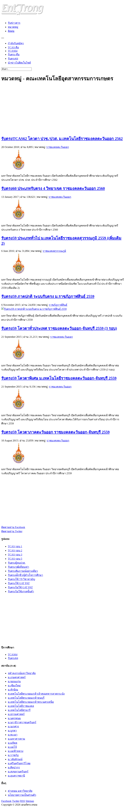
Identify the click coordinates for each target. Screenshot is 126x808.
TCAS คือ (13, 47)
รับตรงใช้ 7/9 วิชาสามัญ (21, 579)
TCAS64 (12, 50)
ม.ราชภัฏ (13, 755)
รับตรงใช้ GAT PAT (19, 583)
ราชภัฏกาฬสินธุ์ (58, 304)
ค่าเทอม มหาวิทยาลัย (20, 790)
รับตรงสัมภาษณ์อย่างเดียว (23, 571)
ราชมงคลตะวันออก (57, 147)
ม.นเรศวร (13, 726)
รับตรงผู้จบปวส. (16, 562)
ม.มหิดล (12, 742)
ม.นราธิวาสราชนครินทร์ (22, 722)
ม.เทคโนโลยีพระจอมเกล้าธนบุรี (26, 697)
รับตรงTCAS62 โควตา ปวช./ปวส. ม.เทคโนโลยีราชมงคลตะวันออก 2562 (62, 138)
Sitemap (30, 801)
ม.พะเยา (12, 734)
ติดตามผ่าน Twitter (11, 531)
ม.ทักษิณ (13, 689)
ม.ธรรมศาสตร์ (16, 714)
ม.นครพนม (14, 718)
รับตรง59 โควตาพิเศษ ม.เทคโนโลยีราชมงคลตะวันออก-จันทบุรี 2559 (58, 378)
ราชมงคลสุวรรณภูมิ (54, 251)
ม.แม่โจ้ (12, 747)
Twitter (16, 801)
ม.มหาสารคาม (16, 738)
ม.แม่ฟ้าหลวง (15, 751)
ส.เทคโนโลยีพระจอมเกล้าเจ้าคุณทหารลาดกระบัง (36, 693)
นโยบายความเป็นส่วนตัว (22, 795)
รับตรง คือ (14, 54)
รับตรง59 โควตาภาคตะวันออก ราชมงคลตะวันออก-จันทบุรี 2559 (55, 432)
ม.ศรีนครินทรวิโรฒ (19, 763)
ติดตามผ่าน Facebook (13, 527)
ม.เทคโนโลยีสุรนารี (19, 710)
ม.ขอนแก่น (14, 681)
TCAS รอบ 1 (15, 546)
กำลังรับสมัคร (16, 43)
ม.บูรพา (12, 730)
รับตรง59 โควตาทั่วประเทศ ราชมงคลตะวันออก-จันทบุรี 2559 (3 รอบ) (59, 328)
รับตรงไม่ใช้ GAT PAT (20, 587)
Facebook (6, 801)
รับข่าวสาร (14, 22)
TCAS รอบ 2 (15, 550)
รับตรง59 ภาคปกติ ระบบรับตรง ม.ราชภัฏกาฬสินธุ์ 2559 (47, 296)
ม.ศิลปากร (14, 767)
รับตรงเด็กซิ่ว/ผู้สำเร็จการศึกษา (25, 575)
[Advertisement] (63, 109)
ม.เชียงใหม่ (14, 685)
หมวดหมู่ (13, 27)
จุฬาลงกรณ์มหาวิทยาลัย (22, 673)
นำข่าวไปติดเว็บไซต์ (19, 62)
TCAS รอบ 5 (15, 558)
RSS (22, 801)
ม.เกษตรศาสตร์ (17, 677)
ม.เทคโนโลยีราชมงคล (21, 706)
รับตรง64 (13, 58)
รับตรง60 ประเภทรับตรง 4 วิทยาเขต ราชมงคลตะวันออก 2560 (53, 188)
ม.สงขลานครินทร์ (18, 771)
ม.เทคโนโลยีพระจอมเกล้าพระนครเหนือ (31, 702)
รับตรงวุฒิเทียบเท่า (18, 566)
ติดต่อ (11, 31)
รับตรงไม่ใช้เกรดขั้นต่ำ (21, 591)
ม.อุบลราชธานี (16, 775)
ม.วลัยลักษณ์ (15, 759)
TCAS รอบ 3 (15, 554)
